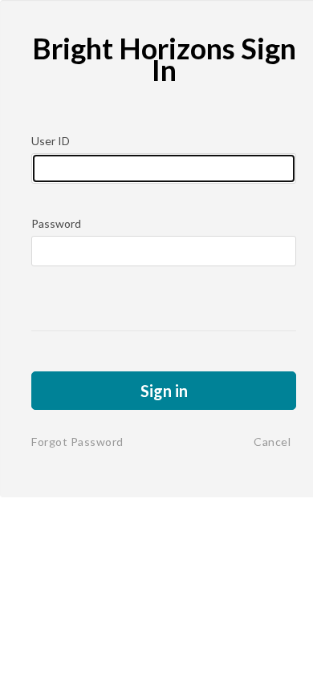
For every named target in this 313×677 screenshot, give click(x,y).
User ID (50, 141)
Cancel (272, 441)
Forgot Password (77, 441)
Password (56, 223)
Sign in (164, 390)
